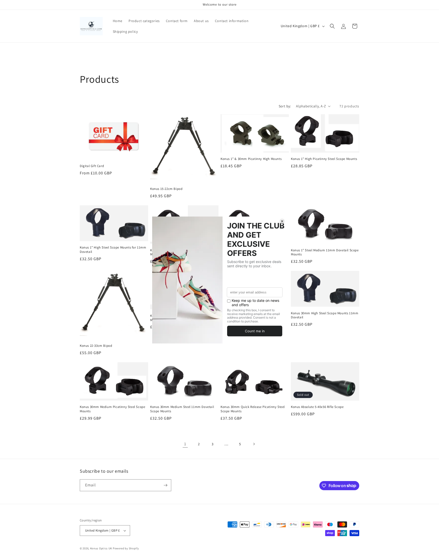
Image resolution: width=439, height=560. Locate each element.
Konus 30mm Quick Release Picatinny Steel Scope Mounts (253, 409)
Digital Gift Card (92, 166)
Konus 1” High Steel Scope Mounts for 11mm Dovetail (113, 249)
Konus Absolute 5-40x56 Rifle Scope (317, 407)
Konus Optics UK (101, 548)
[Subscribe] (165, 485)
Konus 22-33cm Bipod (96, 346)
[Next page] (253, 444)
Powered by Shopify (126, 548)
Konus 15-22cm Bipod (166, 189)
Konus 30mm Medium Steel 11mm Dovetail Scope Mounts (182, 409)
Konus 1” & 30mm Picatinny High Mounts (251, 159)
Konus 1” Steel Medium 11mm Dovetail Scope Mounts (325, 252)
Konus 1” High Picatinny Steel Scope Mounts (324, 159)
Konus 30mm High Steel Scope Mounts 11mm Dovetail (324, 315)
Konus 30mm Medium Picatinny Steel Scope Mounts (112, 409)
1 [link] (185, 444)
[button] (332, 26)
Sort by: (285, 106)
